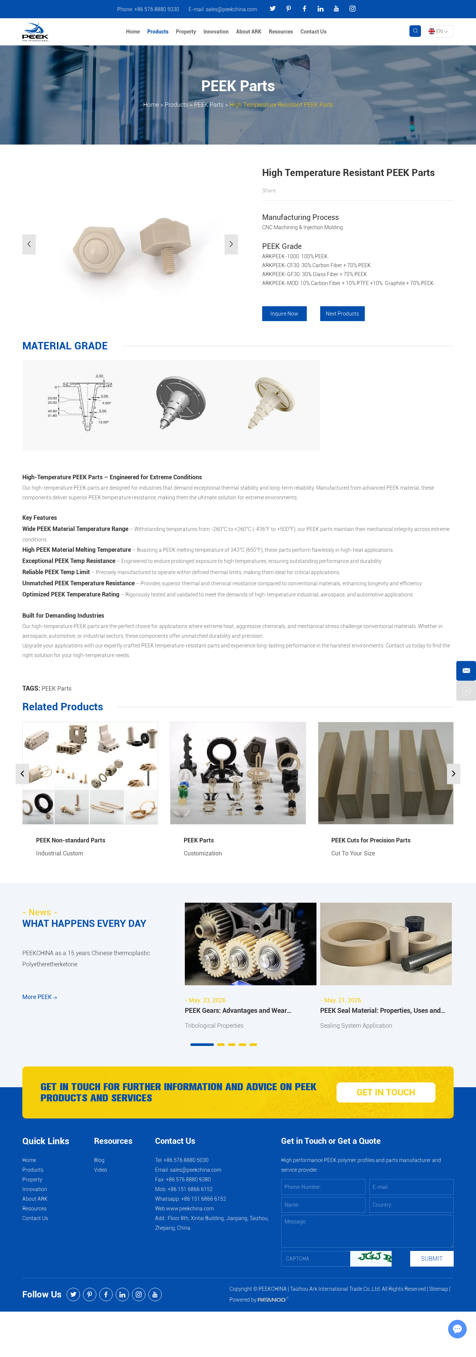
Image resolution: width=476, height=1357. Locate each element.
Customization (203, 853)
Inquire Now (284, 314)
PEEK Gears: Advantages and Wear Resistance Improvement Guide (236, 1011)
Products (157, 32)
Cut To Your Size (353, 853)
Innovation (216, 32)
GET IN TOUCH (386, 1092)
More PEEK (37, 997)
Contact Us (313, 32)
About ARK (248, 32)
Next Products (342, 314)
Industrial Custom (59, 853)
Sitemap (438, 1289)
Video (100, 1170)
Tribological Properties (214, 1025)
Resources (281, 32)
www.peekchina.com (190, 1209)
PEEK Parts (208, 104)
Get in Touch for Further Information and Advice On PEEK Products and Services (178, 1092)
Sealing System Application (356, 1025)
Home (133, 32)
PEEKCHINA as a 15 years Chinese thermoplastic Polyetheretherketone (86, 959)
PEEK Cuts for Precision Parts (371, 840)
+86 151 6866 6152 (203, 1199)
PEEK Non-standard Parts (70, 840)
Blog (99, 1160)
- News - (40, 912)
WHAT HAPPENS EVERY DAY (84, 923)
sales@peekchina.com (231, 9)
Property (186, 32)
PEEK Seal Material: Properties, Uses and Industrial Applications (380, 1011)
